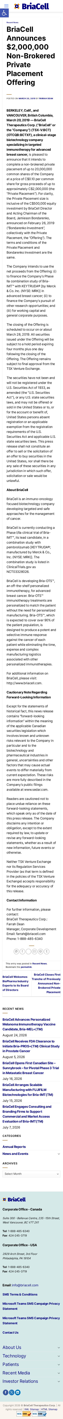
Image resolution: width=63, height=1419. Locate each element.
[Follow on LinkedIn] (17, 1392)
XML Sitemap (31, 1409)
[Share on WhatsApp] (16, 951)
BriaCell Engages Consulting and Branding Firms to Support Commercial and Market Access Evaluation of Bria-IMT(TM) (27, 1114)
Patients (11, 1364)
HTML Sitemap (49, 1409)
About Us (12, 1347)
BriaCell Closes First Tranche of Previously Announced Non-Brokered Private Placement (46, 983)
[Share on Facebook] (22, 951)
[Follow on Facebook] (5, 1392)
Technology (14, 1355)
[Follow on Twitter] (11, 1392)
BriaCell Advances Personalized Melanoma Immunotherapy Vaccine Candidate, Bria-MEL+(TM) (29, 1024)
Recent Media (16, 1372)
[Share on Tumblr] (46, 951)
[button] (4, 13)
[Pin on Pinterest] (40, 951)
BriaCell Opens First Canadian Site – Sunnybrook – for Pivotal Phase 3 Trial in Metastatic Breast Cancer (31, 1068)
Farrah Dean (46, 98)
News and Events (15, 1154)
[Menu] (6, 6)
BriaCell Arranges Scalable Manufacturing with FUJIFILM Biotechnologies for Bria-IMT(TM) (28, 1090)
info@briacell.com (25, 1285)
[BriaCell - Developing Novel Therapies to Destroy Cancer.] (31, 6)
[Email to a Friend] (34, 951)
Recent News (12, 22)
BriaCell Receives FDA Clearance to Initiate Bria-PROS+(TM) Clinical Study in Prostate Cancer (31, 1046)
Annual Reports (14, 1147)
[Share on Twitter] (28, 951)
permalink (26, 967)
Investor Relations (20, 1381)
